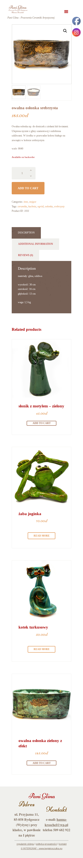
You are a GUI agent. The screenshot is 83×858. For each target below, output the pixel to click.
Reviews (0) (25, 255)
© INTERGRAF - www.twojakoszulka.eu (41, 848)
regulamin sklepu (25, 844)
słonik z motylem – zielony (41, 406)
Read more (42, 535)
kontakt (63, 844)
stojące (32, 201)
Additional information (35, 243)
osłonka (49, 206)
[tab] (26, 232)
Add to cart (28, 188)
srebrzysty (59, 206)
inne (26, 201)
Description (26, 232)
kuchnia (32, 206)
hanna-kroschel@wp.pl (56, 822)
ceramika (22, 206)
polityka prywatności (46, 844)
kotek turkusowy (33, 627)
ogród (40, 206)
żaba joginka (30, 513)
